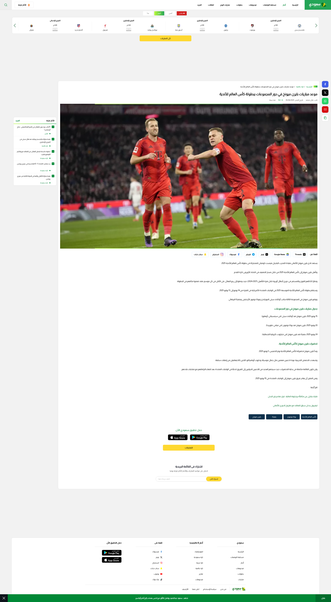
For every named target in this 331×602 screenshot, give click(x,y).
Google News (285, 254)
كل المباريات (165, 38)
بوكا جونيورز (291, 417)
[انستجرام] (218, 254)
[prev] (316, 25)
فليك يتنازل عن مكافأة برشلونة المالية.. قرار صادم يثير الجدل (292, 396)
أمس (170, 13)
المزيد (18, 121)
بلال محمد (309, 100)
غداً (148, 13)
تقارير (201, 574)
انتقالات (211, 5)
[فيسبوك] (235, 254)
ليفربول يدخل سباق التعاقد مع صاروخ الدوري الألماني (295, 405)
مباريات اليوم (225, 5)
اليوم (159, 13)
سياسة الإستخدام (209, 589)
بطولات (239, 5)
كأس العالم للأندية (309, 417)
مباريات (241, 579)
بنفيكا (274, 417)
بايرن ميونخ (257, 417)
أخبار (284, 5)
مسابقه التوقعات (269, 5)
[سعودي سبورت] (318, 5)
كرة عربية (199, 563)
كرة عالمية (300, 87)
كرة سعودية (198, 557)
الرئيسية (295, 5)
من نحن (223, 589)
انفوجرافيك (199, 552)
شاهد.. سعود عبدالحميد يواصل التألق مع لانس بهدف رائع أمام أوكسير (161, 598)
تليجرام (254, 254)
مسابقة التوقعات (237, 557)
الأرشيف (185, 589)
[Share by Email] (325, 109)
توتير (268, 254)
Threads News (301, 254)
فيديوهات (253, 5)
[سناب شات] (200, 254)
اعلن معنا (195, 589)
